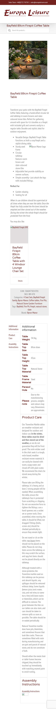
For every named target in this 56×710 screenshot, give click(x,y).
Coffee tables (34, 300)
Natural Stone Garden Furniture (29, 303)
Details (20, 281)
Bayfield (20, 306)
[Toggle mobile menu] (51, 19)
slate (29, 309)
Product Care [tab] (12, 337)
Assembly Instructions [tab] (13, 345)
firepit (32, 306)
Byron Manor (23, 300)
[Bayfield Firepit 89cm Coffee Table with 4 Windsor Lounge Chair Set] (19, 234)
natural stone (41, 306)
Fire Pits (43, 300)
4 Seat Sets (28, 297)
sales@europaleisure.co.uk (39, 2)
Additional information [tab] (13, 328)
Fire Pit (27, 306)
